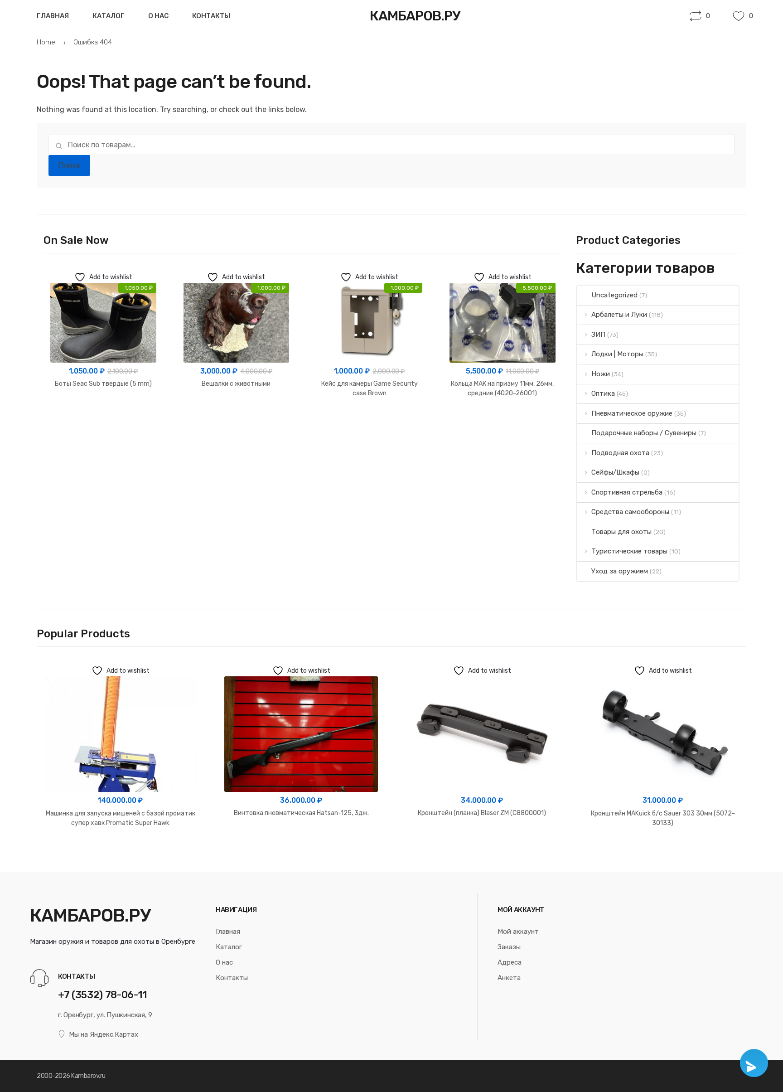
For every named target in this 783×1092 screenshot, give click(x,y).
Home (46, 42)
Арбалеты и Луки (619, 315)
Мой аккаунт (518, 931)
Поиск (69, 165)
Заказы (509, 947)
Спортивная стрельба (626, 492)
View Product (103, 413)
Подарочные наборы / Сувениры (643, 433)
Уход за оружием (619, 571)
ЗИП (598, 334)
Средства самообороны (630, 512)
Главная (53, 16)
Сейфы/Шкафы (615, 472)
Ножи (600, 374)
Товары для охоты (621, 532)
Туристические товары (629, 551)
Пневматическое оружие (631, 413)
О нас (158, 16)
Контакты (211, 16)
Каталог (108, 16)
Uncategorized (614, 295)
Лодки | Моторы (617, 354)
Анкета (509, 978)
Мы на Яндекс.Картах (103, 1034)
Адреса (510, 962)
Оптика (603, 393)
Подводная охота (620, 453)
